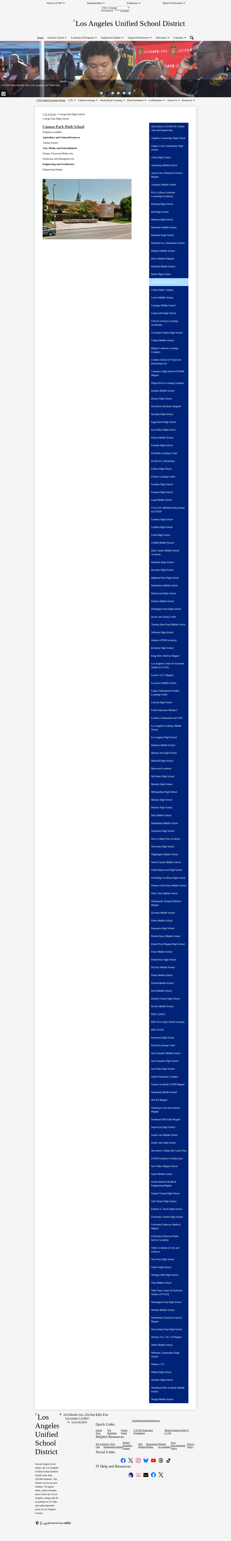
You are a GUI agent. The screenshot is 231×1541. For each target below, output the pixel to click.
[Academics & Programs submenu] (83, 38)
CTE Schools (49, 114)
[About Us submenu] (173, 100)
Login (42, 1523)
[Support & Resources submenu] (139, 38)
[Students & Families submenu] (112, 38)
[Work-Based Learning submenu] (112, 100)
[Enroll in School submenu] (57, 38)
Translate (124, 10)
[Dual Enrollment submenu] (136, 100)
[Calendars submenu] (179, 38)
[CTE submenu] (72, 100)
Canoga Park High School (63, 127)
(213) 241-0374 (79, 1422)
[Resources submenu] (188, 100)
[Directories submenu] (162, 38)
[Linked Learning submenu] (88, 100)
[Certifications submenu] (156, 100)
